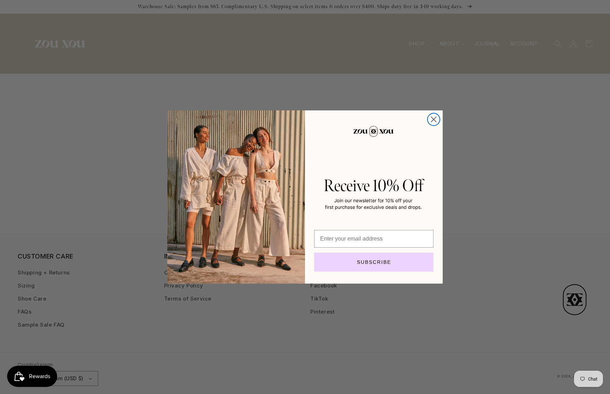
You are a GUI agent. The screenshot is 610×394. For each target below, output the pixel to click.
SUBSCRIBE (374, 262)
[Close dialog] (433, 119)
